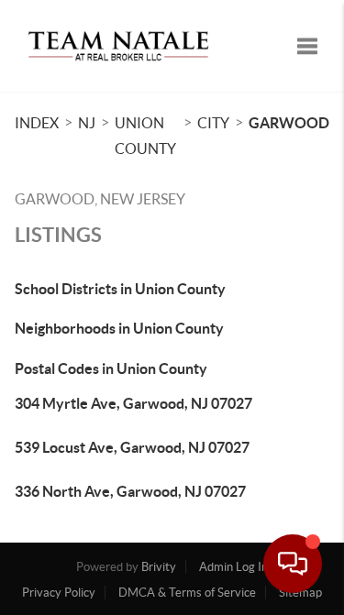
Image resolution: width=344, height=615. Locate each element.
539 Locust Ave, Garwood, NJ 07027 (132, 447)
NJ (86, 123)
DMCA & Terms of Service (187, 592)
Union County (145, 136)
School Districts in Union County (120, 288)
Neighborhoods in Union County (119, 328)
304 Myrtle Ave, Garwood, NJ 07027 (133, 403)
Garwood (289, 123)
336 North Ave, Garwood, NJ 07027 (130, 491)
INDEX (37, 123)
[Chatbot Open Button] (292, 563)
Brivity (158, 567)
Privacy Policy (58, 592)
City (213, 123)
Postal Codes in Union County (111, 368)
